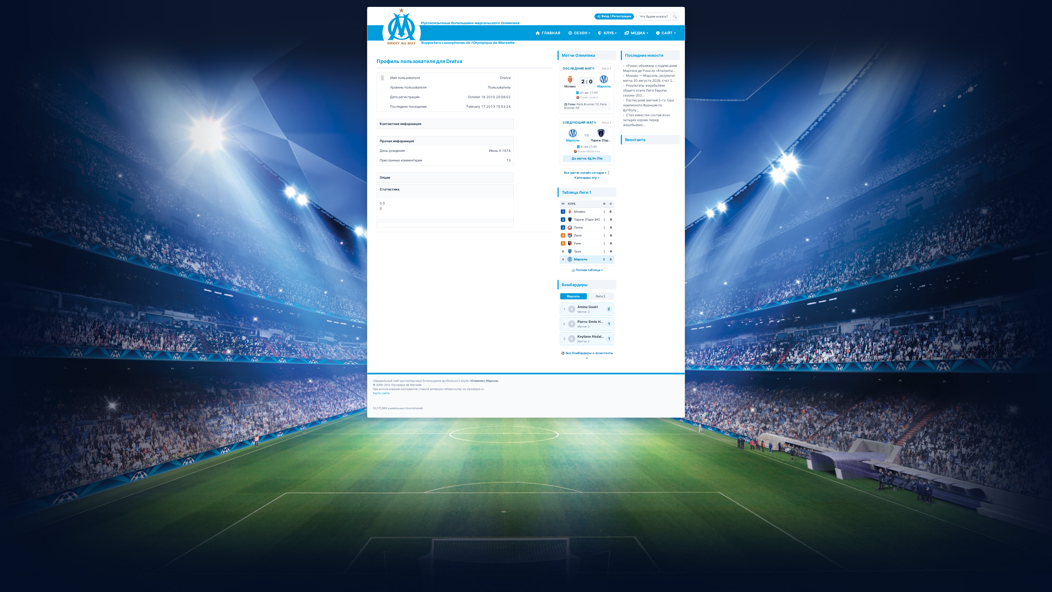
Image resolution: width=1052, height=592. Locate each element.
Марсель (573, 296)
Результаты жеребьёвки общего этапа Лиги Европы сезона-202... (645, 90)
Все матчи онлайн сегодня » (585, 173)
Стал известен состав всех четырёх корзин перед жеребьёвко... (646, 120)
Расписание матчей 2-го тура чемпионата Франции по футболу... (648, 105)
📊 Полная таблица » (587, 270)
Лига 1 (600, 296)
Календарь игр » (587, 178)
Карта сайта (381, 393)
